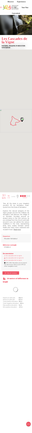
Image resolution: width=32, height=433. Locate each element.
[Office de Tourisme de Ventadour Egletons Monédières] (10, 7)
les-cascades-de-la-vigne (13, 255)
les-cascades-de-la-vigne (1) (14, 258)
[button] (10, 2)
